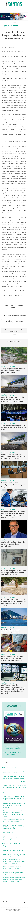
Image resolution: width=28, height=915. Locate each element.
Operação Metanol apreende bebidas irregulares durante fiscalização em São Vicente (12, 658)
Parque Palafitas (8, 832)
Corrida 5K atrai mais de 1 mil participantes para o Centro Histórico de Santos (14, 845)
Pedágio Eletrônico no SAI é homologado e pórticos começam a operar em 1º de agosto (13, 456)
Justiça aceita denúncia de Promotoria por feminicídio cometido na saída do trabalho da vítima (14, 787)
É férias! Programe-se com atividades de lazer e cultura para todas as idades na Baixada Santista (14, 879)
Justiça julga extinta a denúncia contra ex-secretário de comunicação (13, 544)
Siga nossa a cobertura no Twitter (14, 306)
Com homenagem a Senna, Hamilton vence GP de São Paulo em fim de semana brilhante (14, 321)
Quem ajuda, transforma (10, 767)
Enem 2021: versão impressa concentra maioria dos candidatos (14, 316)
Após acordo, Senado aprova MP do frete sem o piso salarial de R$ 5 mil (13, 428)
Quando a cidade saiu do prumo (13, 850)
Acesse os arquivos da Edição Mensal (13, 753)
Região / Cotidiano (8, 366)
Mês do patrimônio (8, 792)
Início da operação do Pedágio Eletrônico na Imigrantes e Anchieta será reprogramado (12, 399)
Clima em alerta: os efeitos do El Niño (14, 782)
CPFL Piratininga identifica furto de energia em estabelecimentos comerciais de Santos (13, 573)
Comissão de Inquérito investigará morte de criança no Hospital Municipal (13, 485)
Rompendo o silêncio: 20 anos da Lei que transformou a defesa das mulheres (14, 805)
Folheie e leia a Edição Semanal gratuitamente (13, 747)
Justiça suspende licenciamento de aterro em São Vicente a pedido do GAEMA (13, 371)
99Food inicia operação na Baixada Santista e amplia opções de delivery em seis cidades (14, 837)
